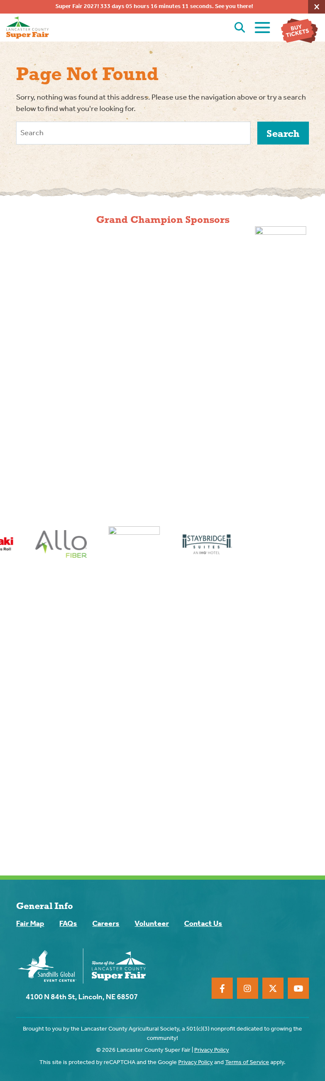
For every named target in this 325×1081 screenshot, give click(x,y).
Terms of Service (247, 1062)
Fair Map (30, 924)
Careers (105, 924)
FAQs (68, 924)
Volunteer (152, 924)
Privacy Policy (211, 1050)
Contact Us (203, 924)
